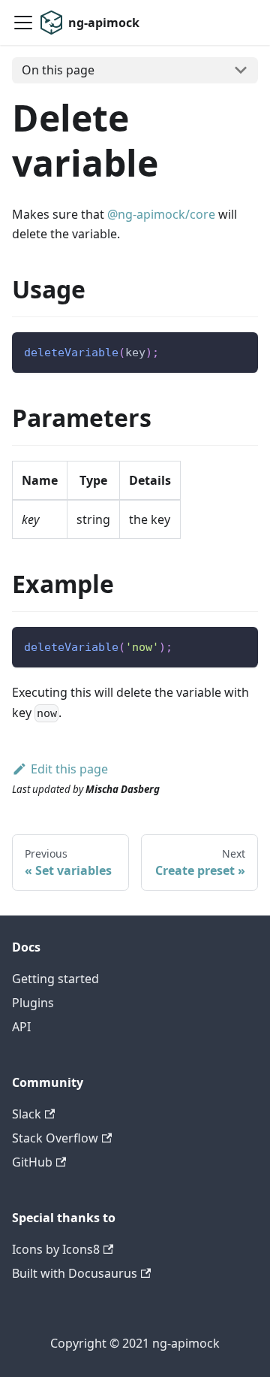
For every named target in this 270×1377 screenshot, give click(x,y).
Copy (234, 349)
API (21, 1026)
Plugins (33, 1002)
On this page (58, 70)
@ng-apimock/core (161, 214)
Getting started (55, 978)
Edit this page (69, 769)
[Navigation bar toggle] (23, 22)
